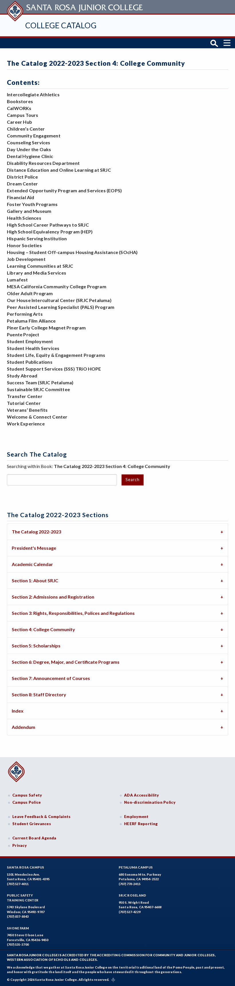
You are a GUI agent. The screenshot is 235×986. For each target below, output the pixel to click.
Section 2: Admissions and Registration (53, 596)
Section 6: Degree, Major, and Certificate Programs (66, 662)
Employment (136, 816)
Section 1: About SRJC (35, 580)
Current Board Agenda (34, 838)
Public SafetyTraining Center (22, 897)
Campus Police (26, 802)
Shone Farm (18, 928)
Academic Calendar (32, 564)
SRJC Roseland (132, 895)
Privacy (19, 845)
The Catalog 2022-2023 (36, 531)
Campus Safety (27, 795)
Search (132, 479)
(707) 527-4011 (18, 884)
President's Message (34, 548)
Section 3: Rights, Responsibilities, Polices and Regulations (73, 613)
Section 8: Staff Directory (39, 694)
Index (17, 710)
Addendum (23, 727)
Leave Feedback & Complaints (41, 816)
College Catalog (61, 25)
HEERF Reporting (141, 823)
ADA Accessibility (141, 795)
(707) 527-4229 (129, 912)
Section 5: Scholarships (36, 645)
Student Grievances (31, 823)
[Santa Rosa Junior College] (75, 7)
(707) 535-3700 (18, 944)
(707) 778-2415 (129, 884)
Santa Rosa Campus (25, 867)
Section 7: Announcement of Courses (51, 678)
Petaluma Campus (136, 867)
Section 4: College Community (43, 629)
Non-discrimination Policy (149, 802)
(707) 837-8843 (18, 916)
